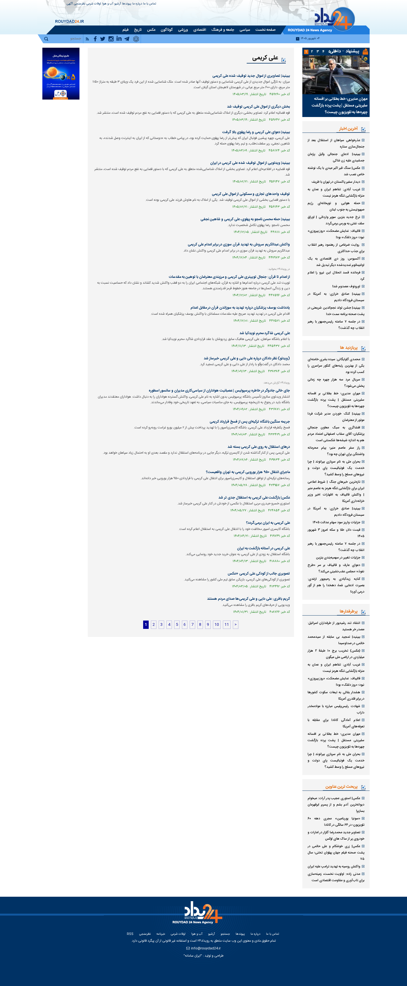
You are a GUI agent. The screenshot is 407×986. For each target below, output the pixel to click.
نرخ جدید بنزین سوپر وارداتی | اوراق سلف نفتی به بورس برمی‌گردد (336, 220)
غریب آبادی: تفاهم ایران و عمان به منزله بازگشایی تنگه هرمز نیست (336, 193)
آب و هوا (107, 4)
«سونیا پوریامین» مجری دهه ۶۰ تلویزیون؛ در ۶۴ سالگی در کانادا (336, 822)
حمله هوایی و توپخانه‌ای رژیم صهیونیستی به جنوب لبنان (336, 206)
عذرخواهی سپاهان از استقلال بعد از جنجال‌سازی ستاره (336, 143)
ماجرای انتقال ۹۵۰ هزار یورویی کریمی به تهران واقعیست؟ (248, 472)
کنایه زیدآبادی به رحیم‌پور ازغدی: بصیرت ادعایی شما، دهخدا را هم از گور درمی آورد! (336, 585)
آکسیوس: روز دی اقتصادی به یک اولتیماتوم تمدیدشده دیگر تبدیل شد (336, 262)
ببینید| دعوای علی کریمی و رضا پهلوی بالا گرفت (256, 132)
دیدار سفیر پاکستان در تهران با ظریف (335, 182)
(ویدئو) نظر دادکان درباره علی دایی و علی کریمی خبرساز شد (247, 358)
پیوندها (126, 4)
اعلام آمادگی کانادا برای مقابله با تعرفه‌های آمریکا (336, 723)
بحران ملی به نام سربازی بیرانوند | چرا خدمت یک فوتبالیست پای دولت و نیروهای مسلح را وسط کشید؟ (336, 468)
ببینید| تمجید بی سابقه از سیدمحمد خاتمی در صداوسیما (336, 640)
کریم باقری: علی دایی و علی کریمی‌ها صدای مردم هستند (248, 599)
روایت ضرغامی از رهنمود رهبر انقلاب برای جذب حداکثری (336, 248)
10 (217, 624)
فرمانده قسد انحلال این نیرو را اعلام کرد (336, 276)
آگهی (70, 4)
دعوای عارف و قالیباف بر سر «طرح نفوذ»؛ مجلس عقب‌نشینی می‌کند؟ (336, 568)
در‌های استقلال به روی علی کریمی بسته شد (259, 447)
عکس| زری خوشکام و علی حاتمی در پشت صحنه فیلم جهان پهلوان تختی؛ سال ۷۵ (336, 852)
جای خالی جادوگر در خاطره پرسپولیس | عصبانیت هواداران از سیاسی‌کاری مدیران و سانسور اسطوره (219, 391)
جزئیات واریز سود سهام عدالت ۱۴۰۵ (336, 522)
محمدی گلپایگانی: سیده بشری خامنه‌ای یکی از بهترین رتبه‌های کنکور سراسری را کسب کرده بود (336, 366)
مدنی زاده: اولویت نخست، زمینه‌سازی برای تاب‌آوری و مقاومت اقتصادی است (336, 877)
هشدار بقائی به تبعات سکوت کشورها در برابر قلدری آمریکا (336, 696)
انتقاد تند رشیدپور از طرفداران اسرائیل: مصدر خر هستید (336, 626)
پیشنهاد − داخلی (344, 51)
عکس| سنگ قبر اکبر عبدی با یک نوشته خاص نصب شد (336, 171)
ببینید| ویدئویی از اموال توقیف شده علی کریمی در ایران (250, 163)
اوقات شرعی (93, 4)
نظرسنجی (79, 4)
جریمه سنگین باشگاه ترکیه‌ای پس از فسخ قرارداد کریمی (250, 422)
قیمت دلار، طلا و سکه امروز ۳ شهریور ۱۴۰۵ (336, 533)
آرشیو (117, 4)
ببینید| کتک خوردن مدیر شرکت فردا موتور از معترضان (336, 417)
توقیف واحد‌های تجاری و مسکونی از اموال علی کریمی (251, 194)
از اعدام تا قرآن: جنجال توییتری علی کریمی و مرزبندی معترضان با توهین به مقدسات (229, 277)
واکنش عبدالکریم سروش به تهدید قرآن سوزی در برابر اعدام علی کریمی (239, 245)
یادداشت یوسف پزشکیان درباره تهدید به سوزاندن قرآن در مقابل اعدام (240, 308)
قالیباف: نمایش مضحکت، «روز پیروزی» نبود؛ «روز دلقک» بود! (336, 234)
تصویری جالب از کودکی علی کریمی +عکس (259, 574)
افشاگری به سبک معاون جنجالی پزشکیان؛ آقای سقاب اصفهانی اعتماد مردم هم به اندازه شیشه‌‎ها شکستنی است (336, 434)
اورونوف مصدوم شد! (346, 286)
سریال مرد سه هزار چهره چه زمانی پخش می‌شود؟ (336, 383)
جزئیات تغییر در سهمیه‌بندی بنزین (338, 557)
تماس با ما (149, 4)
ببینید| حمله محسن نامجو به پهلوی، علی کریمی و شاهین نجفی (245, 219)
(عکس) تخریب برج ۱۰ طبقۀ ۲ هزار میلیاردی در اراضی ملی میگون (336, 654)
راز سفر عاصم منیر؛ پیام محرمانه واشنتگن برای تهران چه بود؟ (336, 451)
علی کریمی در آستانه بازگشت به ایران (263, 548)
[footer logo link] (198, 915)
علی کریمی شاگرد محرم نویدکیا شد (264, 333)
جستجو (225, 934)
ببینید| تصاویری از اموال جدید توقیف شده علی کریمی (251, 76)
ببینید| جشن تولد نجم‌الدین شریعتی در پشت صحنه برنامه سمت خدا (336, 311)
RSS (130, 934)
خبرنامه (160, 934)
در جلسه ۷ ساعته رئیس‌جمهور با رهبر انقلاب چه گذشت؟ (336, 325)
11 (227, 624)
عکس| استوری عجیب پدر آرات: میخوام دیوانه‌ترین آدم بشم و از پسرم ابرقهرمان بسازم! (336, 805)
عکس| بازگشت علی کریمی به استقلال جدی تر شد (254, 498)
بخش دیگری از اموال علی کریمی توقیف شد (258, 107)
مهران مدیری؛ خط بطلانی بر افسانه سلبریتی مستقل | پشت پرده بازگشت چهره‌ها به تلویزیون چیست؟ (339, 106)
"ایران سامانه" (193, 956)
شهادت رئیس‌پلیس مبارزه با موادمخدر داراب (336, 709)
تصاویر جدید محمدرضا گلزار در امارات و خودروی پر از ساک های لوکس (336, 836)
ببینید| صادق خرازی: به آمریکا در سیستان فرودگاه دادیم (336, 297)
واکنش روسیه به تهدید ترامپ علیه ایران (334, 866)
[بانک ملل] (60, 74)
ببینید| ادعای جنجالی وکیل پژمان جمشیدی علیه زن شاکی (336, 157)
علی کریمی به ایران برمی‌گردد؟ (268, 523)
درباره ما (137, 4)
